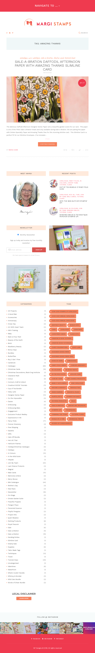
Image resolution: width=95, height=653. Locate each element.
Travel (10, 557)
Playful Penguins (14, 511)
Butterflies (12, 356)
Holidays (11, 450)
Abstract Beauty (58, 325)
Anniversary (12, 321)
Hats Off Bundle (14, 437)
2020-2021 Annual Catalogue (63, 316)
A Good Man (12, 314)
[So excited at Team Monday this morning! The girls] (77, 628)
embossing (72, 361)
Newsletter (12, 492)
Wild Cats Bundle (14, 579)
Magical (10, 469)
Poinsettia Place (73, 396)
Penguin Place (13, 505)
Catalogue (23, 57)
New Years (12, 489)
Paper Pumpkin (57, 392)
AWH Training (13, 330)
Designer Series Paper (16, 395)
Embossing (12, 405)
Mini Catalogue (34, 57)
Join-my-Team (75, 374)
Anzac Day (12, 324)
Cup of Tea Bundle (15, 388)
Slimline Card (59, 57)
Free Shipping (13, 427)
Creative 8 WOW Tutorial (61, 338)
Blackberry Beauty (14, 346)
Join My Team (73, 183)
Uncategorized (13, 563)
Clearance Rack (13, 376)
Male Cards (71, 196)
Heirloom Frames (14, 443)
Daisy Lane (12, 392)
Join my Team (57, 378)
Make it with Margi (59, 383)
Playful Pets (57, 396)
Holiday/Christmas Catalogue (18, 447)
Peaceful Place (73, 392)
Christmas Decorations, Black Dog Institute (24, 372)
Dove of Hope (57, 361)
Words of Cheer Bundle (16, 582)
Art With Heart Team (16, 327)
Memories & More (14, 476)
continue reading (47, 144)
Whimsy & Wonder (15, 576)
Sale (9, 527)
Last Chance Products (16, 466)
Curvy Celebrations (59, 347)
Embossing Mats (14, 408)
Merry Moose (12, 479)
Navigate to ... (46, 5)
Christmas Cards (14, 369)
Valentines (12, 566)
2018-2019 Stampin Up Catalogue (64, 311)
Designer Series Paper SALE (62, 356)
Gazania (11, 431)
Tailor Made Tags (14, 550)
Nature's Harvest (59, 387)
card (54, 329)
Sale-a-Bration (47, 57)
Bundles (11, 353)
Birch (10, 343)
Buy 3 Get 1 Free (14, 359)
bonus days (74, 325)
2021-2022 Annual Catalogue (63, 320)
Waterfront (12, 570)
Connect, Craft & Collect (17, 382)
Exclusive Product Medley (17, 414)
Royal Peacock (13, 524)
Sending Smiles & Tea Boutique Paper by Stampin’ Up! (73, 216)
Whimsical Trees (76, 419)
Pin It (82, 82)
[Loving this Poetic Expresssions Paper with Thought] (30, 628)
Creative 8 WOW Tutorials (17, 385)
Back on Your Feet (14, 337)
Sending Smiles (73, 210)
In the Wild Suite (14, 456)
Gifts (9, 434)
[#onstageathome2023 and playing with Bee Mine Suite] (42, 628)
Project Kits (12, 515)
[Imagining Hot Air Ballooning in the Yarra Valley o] (6, 628)
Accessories (12, 317)
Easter (10, 401)
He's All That (74, 194)
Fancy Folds (74, 181)
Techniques (12, 553)
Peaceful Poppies (14, 502)
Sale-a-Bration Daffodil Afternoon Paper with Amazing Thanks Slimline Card (47, 65)
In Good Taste (71, 370)
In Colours (73, 208)
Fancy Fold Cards (59, 365)
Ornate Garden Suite (15, 498)
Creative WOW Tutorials (61, 343)
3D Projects (12, 311)
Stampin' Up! (56, 410)
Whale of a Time (58, 419)
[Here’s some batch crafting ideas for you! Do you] (53, 628)
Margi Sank (13, 150)
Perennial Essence (15, 508)
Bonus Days (12, 350)
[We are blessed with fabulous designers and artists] (18, 628)
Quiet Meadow (13, 518)
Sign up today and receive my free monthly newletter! (26, 242)
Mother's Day (13, 485)
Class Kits (74, 334)
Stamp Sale (12, 544)
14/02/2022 (47, 72)
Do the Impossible (15, 398)
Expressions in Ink (14, 418)
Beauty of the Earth (15, 340)
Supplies (11, 547)
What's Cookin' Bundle (16, 573)
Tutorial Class (70, 57)
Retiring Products (14, 521)
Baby (10, 333)
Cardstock (11, 363)
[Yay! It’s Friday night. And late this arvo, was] (65, 628)
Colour (10, 379)
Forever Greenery (14, 424)
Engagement (12, 411)
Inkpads (11, 460)
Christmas (78, 329)
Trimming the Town (59, 414)
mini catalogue (77, 383)
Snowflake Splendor (77, 405)
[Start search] (79, 33)
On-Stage (11, 495)
